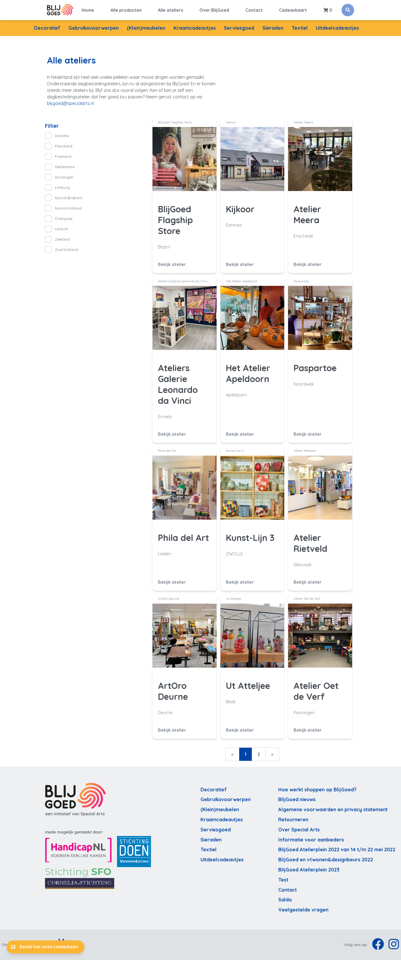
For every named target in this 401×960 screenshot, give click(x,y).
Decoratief (47, 28)
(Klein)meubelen (146, 28)
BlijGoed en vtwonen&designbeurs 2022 (325, 859)
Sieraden (272, 28)
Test (283, 880)
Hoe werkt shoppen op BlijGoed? (317, 789)
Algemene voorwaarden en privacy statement (333, 809)
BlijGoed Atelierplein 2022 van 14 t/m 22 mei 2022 (336, 849)
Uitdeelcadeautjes (337, 28)
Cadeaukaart (293, 10)
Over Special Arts (299, 829)
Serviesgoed (239, 28)
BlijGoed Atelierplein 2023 (308, 870)
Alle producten (126, 10)
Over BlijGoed (214, 10)
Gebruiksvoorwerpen (93, 28)
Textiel (300, 28)
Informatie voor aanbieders (311, 840)
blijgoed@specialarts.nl (70, 103)
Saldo (285, 900)
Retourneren (293, 819)
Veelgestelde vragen (303, 910)
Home (88, 10)
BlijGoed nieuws (297, 799)
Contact (254, 10)
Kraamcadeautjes (194, 28)
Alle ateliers (170, 10)
